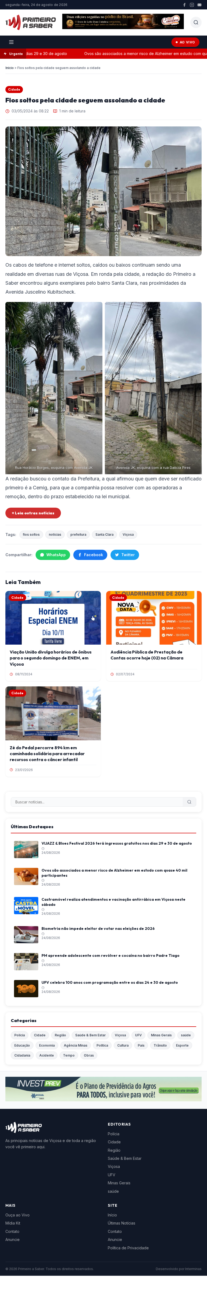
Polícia (19, 1035)
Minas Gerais (161, 1035)
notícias (55, 534)
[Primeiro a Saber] (30, 22)
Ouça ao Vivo (17, 1215)
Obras (89, 1055)
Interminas (193, 1269)
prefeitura (78, 534)
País (141, 1045)
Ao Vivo (187, 42)
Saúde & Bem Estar (90, 1035)
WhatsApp (56, 554)
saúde (186, 1035)
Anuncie (12, 1239)
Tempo (69, 1055)
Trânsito (160, 1045)
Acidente (46, 1055)
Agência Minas (75, 1045)
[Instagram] (192, 5)
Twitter (128, 554)
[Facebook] (184, 5)
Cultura (123, 1045)
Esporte (182, 1045)
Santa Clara (104, 534)
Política (102, 1045)
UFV (138, 1035)
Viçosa (128, 534)
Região (60, 1035)
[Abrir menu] (11, 42)
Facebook (93, 554)
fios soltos (31, 534)
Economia (47, 1045)
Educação (22, 1045)
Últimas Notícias (121, 1223)
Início (9, 68)
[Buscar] (189, 801)
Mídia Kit (12, 1223)
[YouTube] (199, 5)
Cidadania (22, 1055)
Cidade (14, 89)
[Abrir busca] (196, 22)
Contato (12, 1231)
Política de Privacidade (128, 1248)
